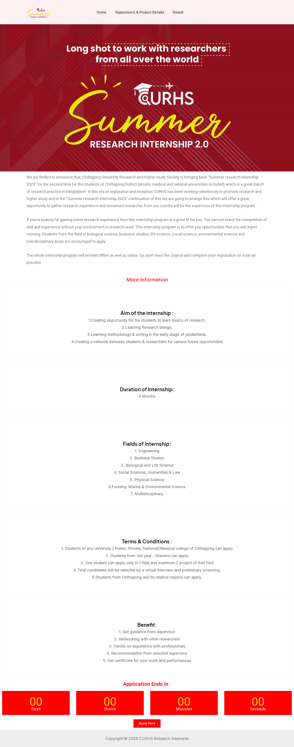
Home (102, 12)
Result (178, 12)
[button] (147, 723)
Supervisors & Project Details (139, 12)
